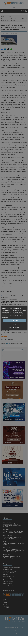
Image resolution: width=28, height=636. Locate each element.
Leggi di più (5, 317)
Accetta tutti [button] (14, 320)
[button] (14, 327)
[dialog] (14, 318)
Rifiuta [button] (14, 324)
